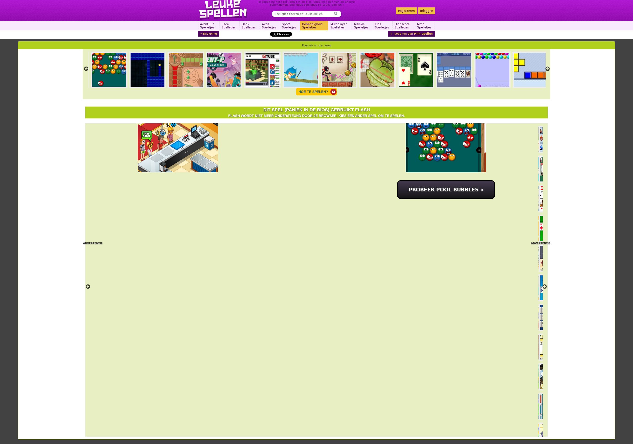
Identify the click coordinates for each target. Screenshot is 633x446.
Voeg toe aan (413, 33)
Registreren (406, 11)
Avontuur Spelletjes (207, 25)
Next (547, 68)
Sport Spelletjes (289, 25)
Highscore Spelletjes (402, 25)
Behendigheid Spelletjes (312, 25)
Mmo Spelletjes (424, 25)
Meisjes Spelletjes (361, 25)
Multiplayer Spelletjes (338, 25)
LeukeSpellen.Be (223, 10)
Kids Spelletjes (382, 25)
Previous (86, 68)
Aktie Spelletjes (269, 25)
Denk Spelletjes (249, 25)
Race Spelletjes (229, 25)
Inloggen (426, 11)
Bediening (210, 33)
